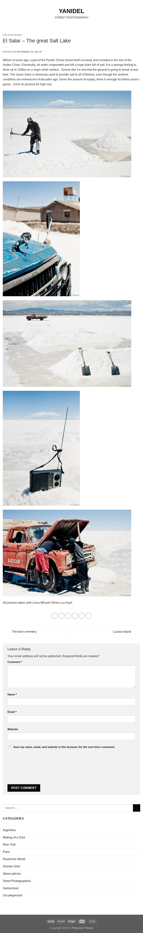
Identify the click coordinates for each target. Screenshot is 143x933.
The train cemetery (23, 631)
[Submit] (136, 808)
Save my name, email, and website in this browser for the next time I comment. (64, 747)
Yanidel (71, 11)
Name (12, 694)
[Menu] (5, 14)
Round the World (14, 859)
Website (12, 729)
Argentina (9, 830)
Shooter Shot (11, 866)
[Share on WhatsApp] (54, 616)
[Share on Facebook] (61, 616)
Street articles (12, 873)
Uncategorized (12, 895)
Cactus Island (122, 631)
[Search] (138, 14)
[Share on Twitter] (68, 616)
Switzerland (10, 888)
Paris (6, 851)
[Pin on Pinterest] (82, 616)
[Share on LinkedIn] (88, 616)
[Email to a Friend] (75, 616)
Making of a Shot (14, 837)
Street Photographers (17, 881)
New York (9, 844)
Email (12, 711)
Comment (14, 662)
